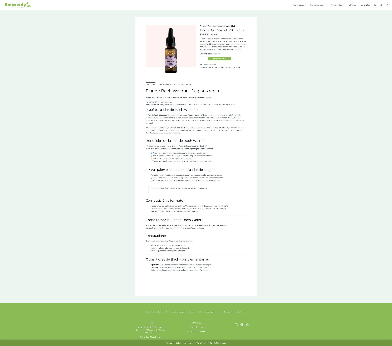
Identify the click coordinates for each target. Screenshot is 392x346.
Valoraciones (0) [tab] (184, 84)
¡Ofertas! (352, 5)
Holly (153, 270)
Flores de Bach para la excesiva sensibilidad (217, 26)
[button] (305, 5)
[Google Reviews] (247, 324)
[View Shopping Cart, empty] (381, 5)
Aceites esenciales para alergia (208, 312)
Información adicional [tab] (166, 84)
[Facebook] (241, 324)
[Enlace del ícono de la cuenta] (387, 5)
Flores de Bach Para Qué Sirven (234, 312)
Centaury (154, 267)
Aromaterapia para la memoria (183, 312)
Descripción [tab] (150, 84)
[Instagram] (236, 324)
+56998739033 (196, 323)
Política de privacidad (196, 332)
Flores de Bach (337, 5)
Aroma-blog (365, 5)
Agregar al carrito (219, 59)
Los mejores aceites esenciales (157, 312)
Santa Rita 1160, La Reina (150, 337)
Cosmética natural (317, 5)
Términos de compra (196, 327)
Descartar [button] (222, 343)
